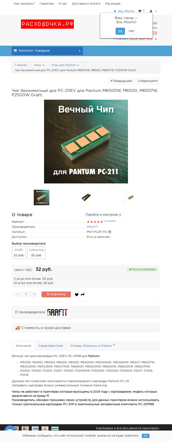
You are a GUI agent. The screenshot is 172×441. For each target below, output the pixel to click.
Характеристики (50, 346)
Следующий (147, 81)
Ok (145, 436)
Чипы (38, 65)
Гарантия (46, 4)
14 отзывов (109, 221)
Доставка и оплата (86, 4)
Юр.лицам (112, 4)
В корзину (56, 294)
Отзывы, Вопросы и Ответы (92, 345)
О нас (63, 4)
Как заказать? (24, 4)
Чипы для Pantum (64, 65)
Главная (21, 65)
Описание (23, 346)
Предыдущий (122, 81)
